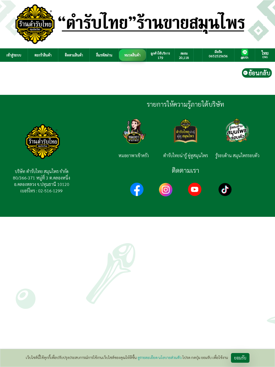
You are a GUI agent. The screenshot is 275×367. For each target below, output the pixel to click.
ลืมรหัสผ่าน (104, 55)
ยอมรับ (240, 358)
